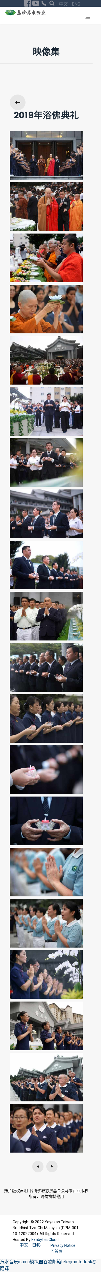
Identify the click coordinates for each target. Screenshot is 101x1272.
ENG (76, 4)
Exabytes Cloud (45, 1239)
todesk (85, 1261)
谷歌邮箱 (52, 1261)
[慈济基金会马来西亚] (25, 12)
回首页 (56, 1251)
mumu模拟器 (30, 1261)
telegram (70, 1261)
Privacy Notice (63, 1245)
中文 (64, 4)
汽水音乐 (9, 1261)
